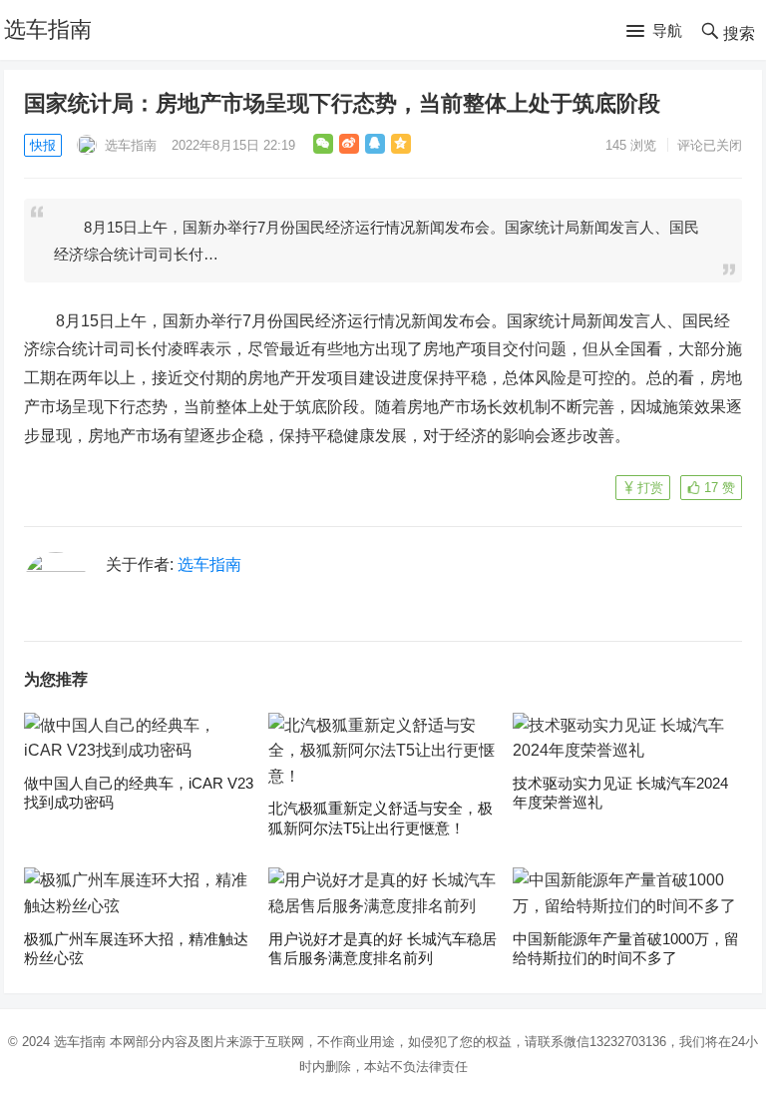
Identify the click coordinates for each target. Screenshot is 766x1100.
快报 (43, 145)
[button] (654, 32)
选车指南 (48, 29)
